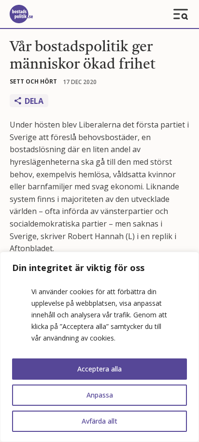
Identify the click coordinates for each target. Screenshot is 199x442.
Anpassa (99, 394)
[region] (99, 347)
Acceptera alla (99, 368)
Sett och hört (33, 81)
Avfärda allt (99, 421)
